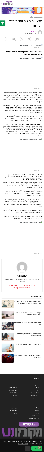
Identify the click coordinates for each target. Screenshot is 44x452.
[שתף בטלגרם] (37, 39)
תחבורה (14, 413)
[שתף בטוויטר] (29, 39)
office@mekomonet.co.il (22, 288)
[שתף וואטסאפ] (22, 39)
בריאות (37, 387)
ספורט (37, 410)
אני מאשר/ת (37, 448)
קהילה (37, 413)
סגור (27, 448)
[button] (2, 23)
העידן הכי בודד (35, 393)
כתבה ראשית (13, 393)
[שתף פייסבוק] (7, 39)
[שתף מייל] (14, 39)
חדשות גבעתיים (38, 17)
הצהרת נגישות (35, 398)
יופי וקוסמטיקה (13, 387)
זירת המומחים (35, 395)
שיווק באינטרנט (13, 410)
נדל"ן (37, 408)
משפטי (15, 395)
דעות (37, 390)
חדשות (15, 385)
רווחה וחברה (13, 408)
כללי (31, 17)
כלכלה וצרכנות (13, 390)
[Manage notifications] (39, 447)
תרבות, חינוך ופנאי (34, 418)
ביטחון (37, 385)
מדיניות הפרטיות (23, 444)
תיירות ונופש (35, 416)
